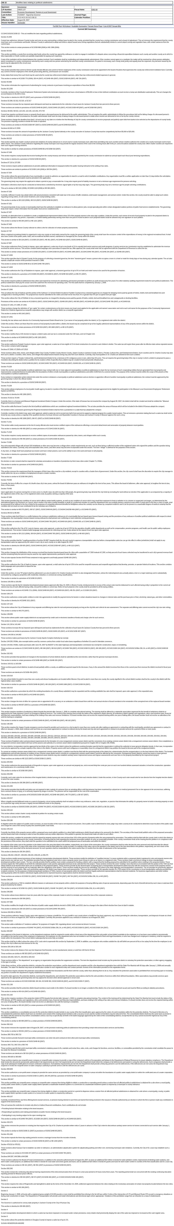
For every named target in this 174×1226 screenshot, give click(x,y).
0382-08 (94, 10)
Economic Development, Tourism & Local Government (37, 12)
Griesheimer (22, 7)
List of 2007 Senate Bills (112, 26)
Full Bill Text (57, 26)
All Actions (66, 26)
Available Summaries (79, 26)
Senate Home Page (95, 26)
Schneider (21, 23)
